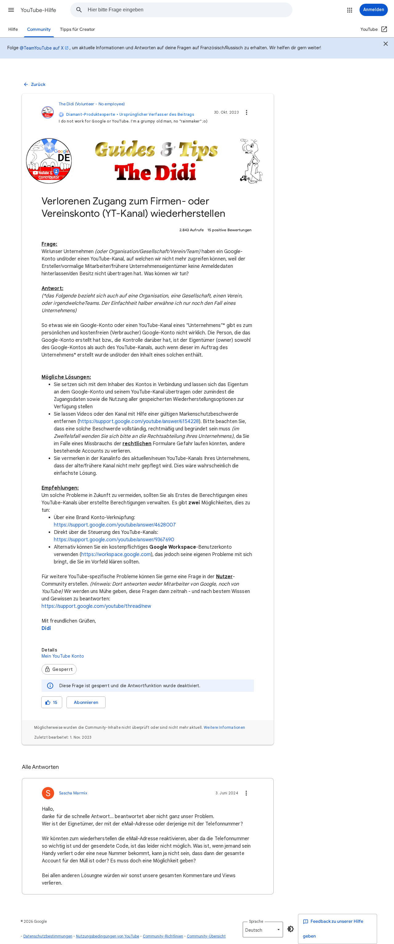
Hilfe (13, 29)
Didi (46, 628)
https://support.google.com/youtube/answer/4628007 (115, 525)
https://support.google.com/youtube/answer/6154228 (139, 421)
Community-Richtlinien (163, 936)
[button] (11, 9)
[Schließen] (385, 44)
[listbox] (263, 930)
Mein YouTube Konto (63, 656)
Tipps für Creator (77, 29)
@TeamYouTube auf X (41, 48)
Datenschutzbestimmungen (47, 936)
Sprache (256, 921)
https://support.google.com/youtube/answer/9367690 (114, 540)
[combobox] (190, 10)
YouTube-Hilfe (38, 10)
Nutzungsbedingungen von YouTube (107, 936)
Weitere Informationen (224, 727)
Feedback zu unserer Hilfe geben (333, 929)
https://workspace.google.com (116, 554)
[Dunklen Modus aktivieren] (290, 929)
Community (39, 29)
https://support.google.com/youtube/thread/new (96, 606)
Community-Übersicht (206, 936)
